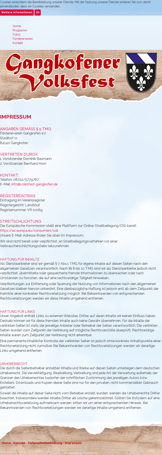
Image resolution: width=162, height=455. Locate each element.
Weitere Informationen (16, 12)
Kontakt (19, 443)
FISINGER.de (90, 453)
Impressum (73, 443)
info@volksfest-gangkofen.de (34, 184)
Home (6, 443)
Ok (37, 12)
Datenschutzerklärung (45, 443)
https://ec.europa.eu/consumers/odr (29, 231)
